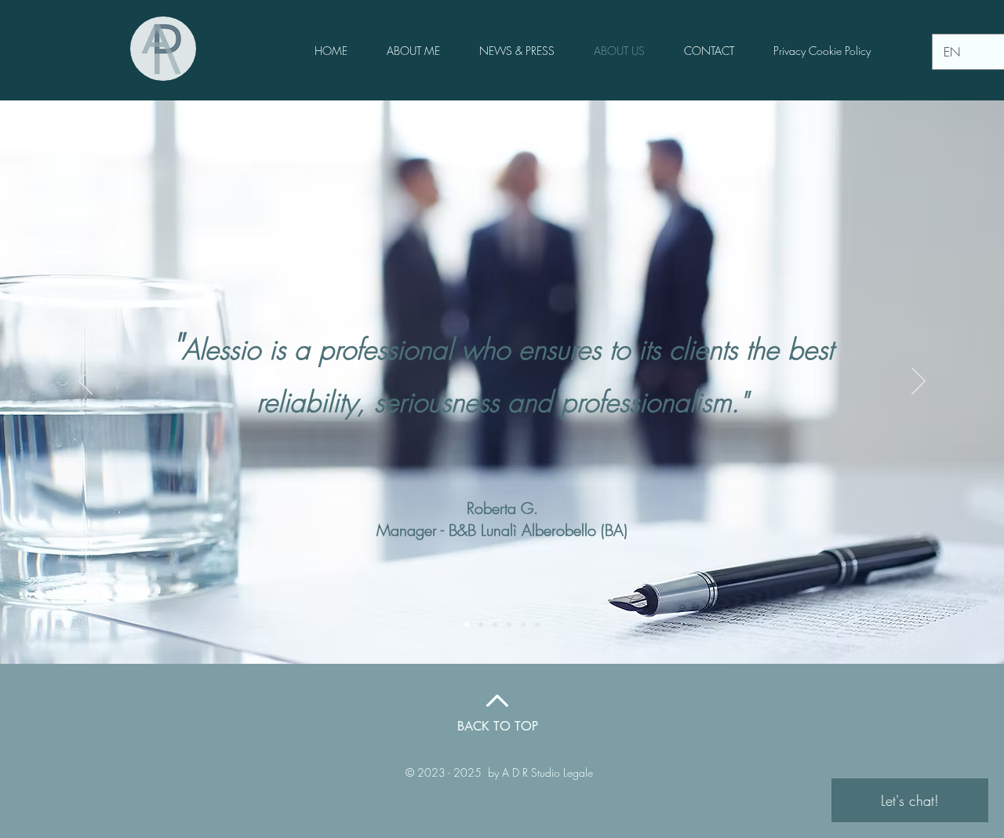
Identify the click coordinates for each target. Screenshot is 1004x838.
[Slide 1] (466, 624)
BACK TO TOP (497, 726)
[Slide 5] (523, 624)
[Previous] (85, 382)
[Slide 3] (495, 624)
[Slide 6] (537, 624)
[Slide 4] (509, 624)
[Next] (918, 382)
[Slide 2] (480, 624)
